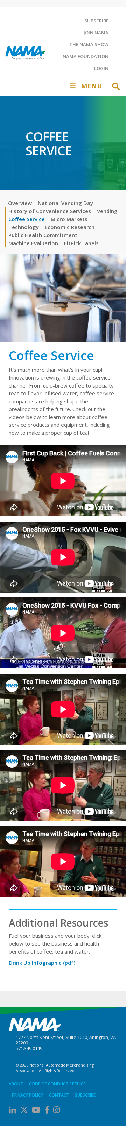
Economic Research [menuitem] (69, 227)
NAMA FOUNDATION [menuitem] (85, 56)
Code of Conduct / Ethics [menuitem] (57, 1084)
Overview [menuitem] (20, 202)
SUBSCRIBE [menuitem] (96, 20)
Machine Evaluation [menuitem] (33, 243)
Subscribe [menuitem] (85, 1095)
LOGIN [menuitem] (101, 68)
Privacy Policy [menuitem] (27, 1095)
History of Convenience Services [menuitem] (49, 210)
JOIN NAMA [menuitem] (96, 32)
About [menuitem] (16, 1084)
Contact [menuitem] (59, 1095)
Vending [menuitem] (107, 210)
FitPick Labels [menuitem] (81, 243)
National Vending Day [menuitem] (65, 202)
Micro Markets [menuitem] (69, 218)
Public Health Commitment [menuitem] (42, 235)
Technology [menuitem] (23, 227)
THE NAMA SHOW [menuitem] (88, 44)
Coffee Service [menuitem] (26, 218)
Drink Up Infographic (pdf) (42, 962)
